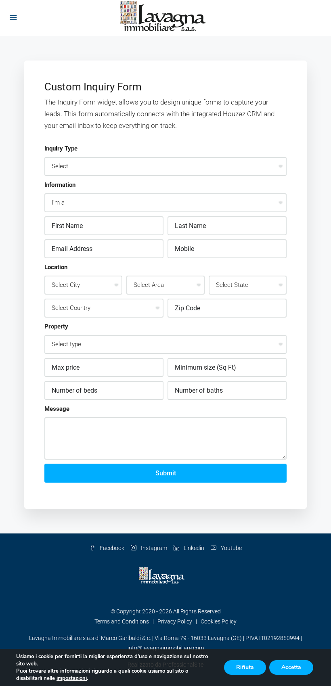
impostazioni (72, 678)
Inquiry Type (61, 148)
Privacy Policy (174, 621)
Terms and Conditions (121, 621)
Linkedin (193, 548)
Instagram (153, 548)
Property (56, 326)
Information (59, 184)
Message (56, 408)
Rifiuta (245, 667)
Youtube (231, 548)
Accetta (291, 667)
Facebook (111, 548)
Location (55, 267)
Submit (165, 473)
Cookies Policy (219, 621)
